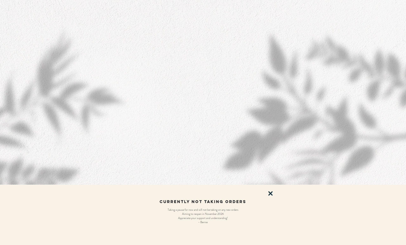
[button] (270, 193)
